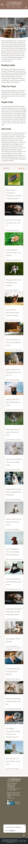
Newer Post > (21, 168)
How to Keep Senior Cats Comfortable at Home (13, 342)
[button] (24, 835)
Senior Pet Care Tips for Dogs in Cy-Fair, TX (13, 223)
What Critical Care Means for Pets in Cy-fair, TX (14, 372)
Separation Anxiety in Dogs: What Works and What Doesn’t (14, 612)
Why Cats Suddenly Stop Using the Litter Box (13, 701)
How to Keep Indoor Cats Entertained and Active (14, 582)
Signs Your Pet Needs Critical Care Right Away (14, 462)
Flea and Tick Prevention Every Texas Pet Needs (12, 312)
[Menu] (2, 4)
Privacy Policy (24, 841)
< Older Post (6, 168)
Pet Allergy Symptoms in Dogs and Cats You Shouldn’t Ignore (13, 732)
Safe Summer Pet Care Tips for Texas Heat (13, 761)
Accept (20, 840)
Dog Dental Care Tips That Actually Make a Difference (14, 492)
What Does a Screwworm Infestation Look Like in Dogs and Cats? (14, 194)
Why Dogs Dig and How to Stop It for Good (13, 432)
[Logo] (14, 5)
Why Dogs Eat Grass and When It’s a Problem (13, 283)
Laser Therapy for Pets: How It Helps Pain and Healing (12, 552)
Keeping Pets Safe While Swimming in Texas (13, 402)
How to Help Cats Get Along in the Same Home (14, 522)
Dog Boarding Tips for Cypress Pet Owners (13, 671)
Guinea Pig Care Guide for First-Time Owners (13, 253)
